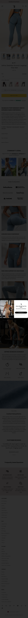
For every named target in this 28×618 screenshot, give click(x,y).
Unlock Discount (21, 312)
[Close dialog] (27, 301)
